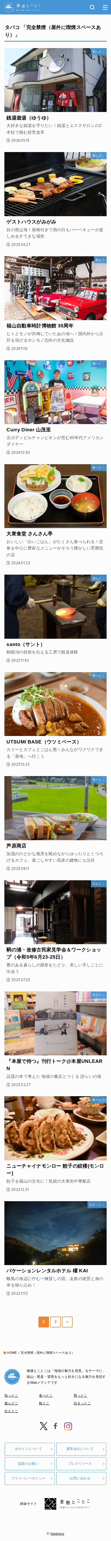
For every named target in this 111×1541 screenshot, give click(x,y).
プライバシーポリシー (28, 1478)
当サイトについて (28, 1449)
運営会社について (80, 1449)
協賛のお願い (28, 1463)
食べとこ (46, 1395)
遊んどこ (11, 1403)
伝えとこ (11, 1411)
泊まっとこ (82, 1403)
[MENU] (105, 7)
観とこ (44, 1403)
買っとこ (80, 1395)
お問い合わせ (80, 1478)
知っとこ (11, 1395)
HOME (12, 1352)
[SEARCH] (92, 7)
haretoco (57, 1534)
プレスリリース (80, 1463)
